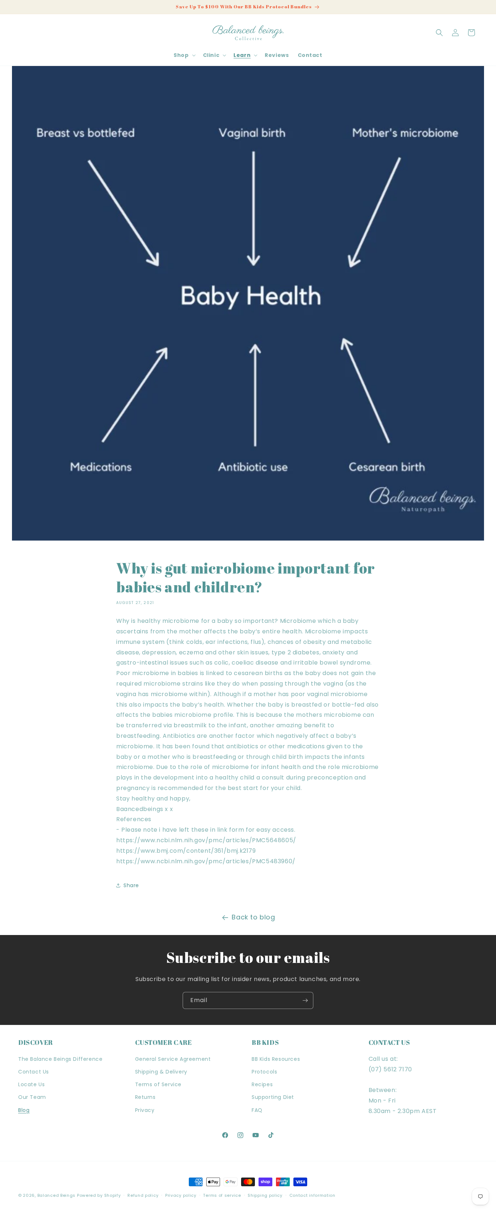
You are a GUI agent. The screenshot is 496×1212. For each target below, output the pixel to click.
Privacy (145, 1110)
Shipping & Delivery (161, 1071)
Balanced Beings (56, 1195)
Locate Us (31, 1084)
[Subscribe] (305, 1000)
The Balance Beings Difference (60, 1059)
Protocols (264, 1071)
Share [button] (131, 885)
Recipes (262, 1084)
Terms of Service (158, 1084)
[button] (183, 55)
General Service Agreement (173, 1059)
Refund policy (142, 1195)
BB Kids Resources (276, 1059)
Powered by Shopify (99, 1195)
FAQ (257, 1110)
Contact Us (33, 1071)
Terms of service (222, 1195)
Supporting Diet (273, 1097)
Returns (145, 1097)
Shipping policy (265, 1195)
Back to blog (253, 917)
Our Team (32, 1097)
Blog (23, 1110)
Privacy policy (180, 1195)
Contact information (312, 1195)
